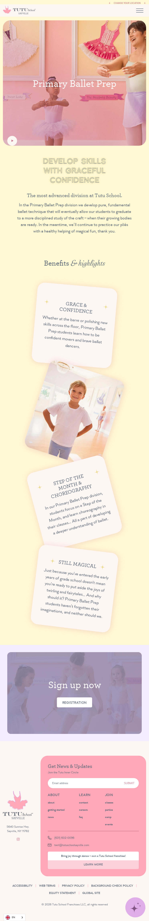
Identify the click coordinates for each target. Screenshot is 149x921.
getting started (56, 810)
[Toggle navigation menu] (139, 10)
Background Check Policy (112, 886)
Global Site (91, 893)
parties (109, 810)
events (109, 824)
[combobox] (14, 917)
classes (109, 802)
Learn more (93, 864)
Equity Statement (62, 893)
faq (81, 817)
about (51, 802)
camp (108, 817)
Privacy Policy (73, 886)
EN (13, 917)
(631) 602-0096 (64, 838)
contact (83, 802)
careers (83, 810)
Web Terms (47, 886)
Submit (129, 783)
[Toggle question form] (135, 907)
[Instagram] (18, 839)
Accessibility (22, 886)
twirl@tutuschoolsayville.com (71, 845)
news (51, 817)
